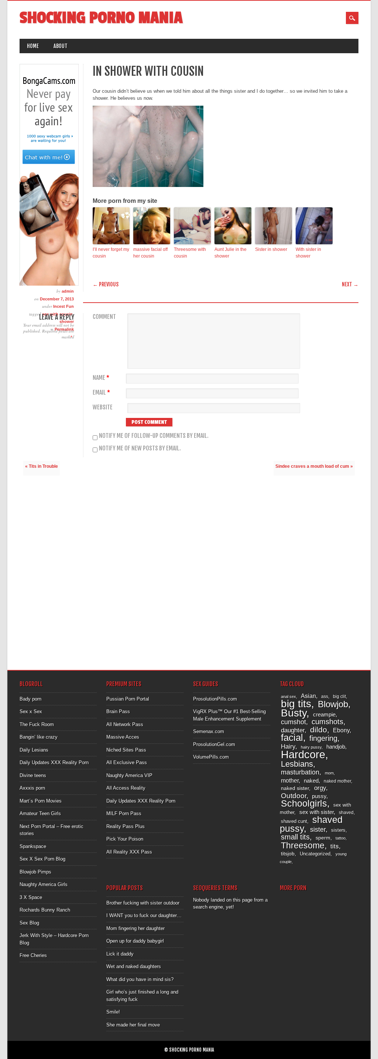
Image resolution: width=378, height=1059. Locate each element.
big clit (339, 696)
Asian (308, 696)
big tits (296, 703)
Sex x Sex (31, 711)
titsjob (288, 854)
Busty (293, 713)
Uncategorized (315, 854)
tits (334, 846)
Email (101, 392)
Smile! (113, 1012)
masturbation (300, 772)
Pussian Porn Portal (127, 699)
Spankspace (33, 846)
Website (103, 407)
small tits (295, 837)
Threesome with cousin (190, 253)
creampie (324, 715)
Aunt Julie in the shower (230, 253)
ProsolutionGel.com (214, 744)
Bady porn (30, 699)
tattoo (341, 838)
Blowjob (333, 704)
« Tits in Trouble (41, 466)
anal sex (288, 696)
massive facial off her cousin (150, 253)
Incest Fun (63, 306)
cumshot (293, 722)
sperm (323, 838)
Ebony (341, 730)
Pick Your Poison (124, 839)
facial (292, 737)
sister (318, 829)
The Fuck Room (37, 724)
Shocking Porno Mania (101, 18)
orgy (320, 787)
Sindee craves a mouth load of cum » (314, 466)
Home (33, 46)
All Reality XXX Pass (129, 852)
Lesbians (297, 764)
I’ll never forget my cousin (111, 253)
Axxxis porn (32, 788)
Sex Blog (29, 923)
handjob (335, 746)
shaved (346, 812)
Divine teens (33, 775)
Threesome (302, 845)
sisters (338, 830)
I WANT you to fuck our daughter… (144, 915)
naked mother (337, 781)
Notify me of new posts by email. (140, 448)
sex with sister (316, 812)
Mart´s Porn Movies (41, 801)
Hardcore (303, 754)
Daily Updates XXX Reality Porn (54, 762)
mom (329, 773)
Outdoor (293, 796)
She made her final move (133, 1025)
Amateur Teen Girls (40, 813)
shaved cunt (294, 821)
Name (101, 377)
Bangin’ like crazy (39, 737)
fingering (323, 738)
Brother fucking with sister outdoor (142, 903)
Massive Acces (122, 737)
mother (290, 780)
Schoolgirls (304, 803)
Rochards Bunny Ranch (45, 910)
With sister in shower (308, 253)
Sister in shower (271, 249)
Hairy (288, 746)
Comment (104, 316)
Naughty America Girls (44, 884)
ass (324, 696)
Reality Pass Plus (125, 826)
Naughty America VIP (129, 775)
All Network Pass (124, 724)
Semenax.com (208, 731)
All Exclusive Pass (126, 762)
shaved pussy (311, 824)
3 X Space (31, 897)
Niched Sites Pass (126, 750)
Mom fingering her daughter (135, 928)
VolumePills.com (211, 757)
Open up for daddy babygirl (135, 941)
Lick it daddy (120, 954)
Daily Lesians (34, 750)
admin (68, 291)
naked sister (295, 788)
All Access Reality (125, 788)
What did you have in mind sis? (139, 979)
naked (311, 780)
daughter (293, 730)
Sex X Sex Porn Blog (42, 859)
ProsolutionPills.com (215, 699)
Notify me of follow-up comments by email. (154, 435)
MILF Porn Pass (123, 813)
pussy (319, 796)
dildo (318, 729)
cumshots (327, 722)
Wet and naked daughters (133, 966)
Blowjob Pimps (35, 872)
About (61, 46)
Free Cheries (33, 955)
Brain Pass (118, 711)
